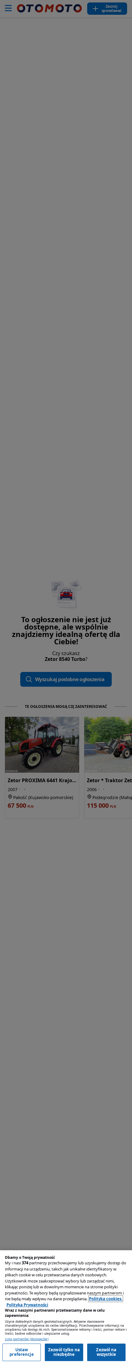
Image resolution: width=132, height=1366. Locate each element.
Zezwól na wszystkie (106, 1352)
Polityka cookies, (105, 1299)
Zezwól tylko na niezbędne (64, 1352)
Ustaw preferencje (21, 1352)
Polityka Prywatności (27, 1305)
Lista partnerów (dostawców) (27, 1339)
